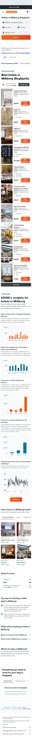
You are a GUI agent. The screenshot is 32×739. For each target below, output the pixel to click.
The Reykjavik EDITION (21, 147)
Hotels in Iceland (5, 708)
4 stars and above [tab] (7, 517)
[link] (16, 499)
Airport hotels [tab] (8, 681)
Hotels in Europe (22, 707)
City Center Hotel (19, 206)
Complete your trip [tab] (21, 681)
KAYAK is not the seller (9, 727)
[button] (30, 7)
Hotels (14, 707)
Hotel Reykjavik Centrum (19, 226)
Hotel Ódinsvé (18, 247)
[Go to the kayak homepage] (11, 12)
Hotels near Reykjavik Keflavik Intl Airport (16, 691)
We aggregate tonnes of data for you (14, 730)
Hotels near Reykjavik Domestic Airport (15, 694)
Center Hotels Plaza (20, 91)
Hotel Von (17, 128)
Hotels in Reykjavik (16, 708)
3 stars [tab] (18, 517)
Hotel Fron (17, 110)
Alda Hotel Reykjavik (20, 266)
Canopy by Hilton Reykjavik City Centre (21, 188)
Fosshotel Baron (19, 167)
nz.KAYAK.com (7, 707)
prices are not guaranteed (9, 722)
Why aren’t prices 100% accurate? (13, 734)
